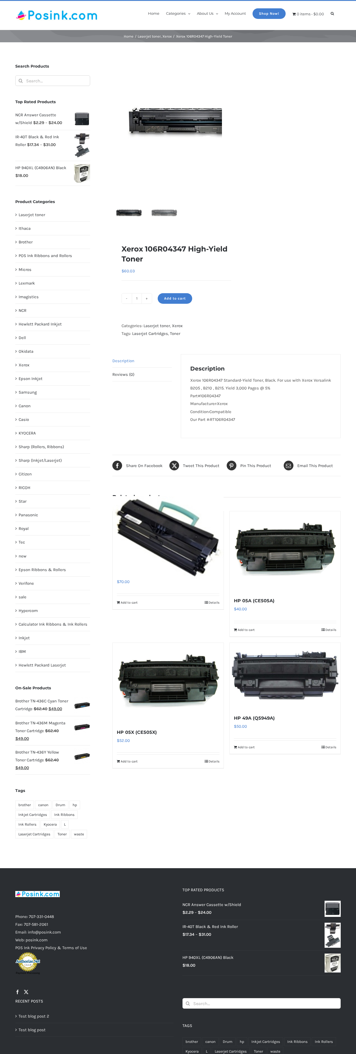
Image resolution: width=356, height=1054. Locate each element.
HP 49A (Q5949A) (254, 718)
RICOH (24, 487)
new (22, 556)
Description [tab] (123, 360)
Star (22, 501)
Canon (25, 405)
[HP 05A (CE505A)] (285, 551)
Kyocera (50, 824)
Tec (22, 542)
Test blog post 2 (34, 1016)
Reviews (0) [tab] (123, 374)
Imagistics (29, 296)
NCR (22, 310)
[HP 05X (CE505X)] (168, 683)
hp (75, 805)
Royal (24, 528)
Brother (26, 242)
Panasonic (28, 514)
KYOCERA (27, 433)
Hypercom (28, 610)
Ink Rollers (27, 824)
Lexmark (27, 283)
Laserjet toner (157, 325)
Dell (22, 337)
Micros (25, 269)
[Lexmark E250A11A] (168, 537)
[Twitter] (26, 992)
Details (214, 602)
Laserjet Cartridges (150, 333)
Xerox (177, 325)
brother (24, 805)
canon (43, 805)
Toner (175, 333)
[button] (332, 13)
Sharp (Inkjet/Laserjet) (40, 460)
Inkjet (24, 637)
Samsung (28, 392)
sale (22, 596)
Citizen (25, 474)
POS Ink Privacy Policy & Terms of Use (51, 947)
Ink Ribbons (64, 815)
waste (79, 834)
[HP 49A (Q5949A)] (285, 676)
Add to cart (175, 298)
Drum (60, 805)
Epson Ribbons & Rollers (42, 569)
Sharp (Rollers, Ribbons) (41, 446)
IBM (22, 651)
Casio (24, 419)
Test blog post (32, 1029)
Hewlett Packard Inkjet (40, 324)
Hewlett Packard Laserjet (42, 665)
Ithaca (25, 228)
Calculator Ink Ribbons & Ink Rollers (53, 624)
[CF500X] (181, 125)
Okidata (26, 351)
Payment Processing (28, 973)
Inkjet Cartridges (32, 815)
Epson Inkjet (31, 378)
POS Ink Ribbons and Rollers (45, 255)
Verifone (26, 583)
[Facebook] (17, 992)
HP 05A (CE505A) (254, 600)
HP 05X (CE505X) (137, 732)
